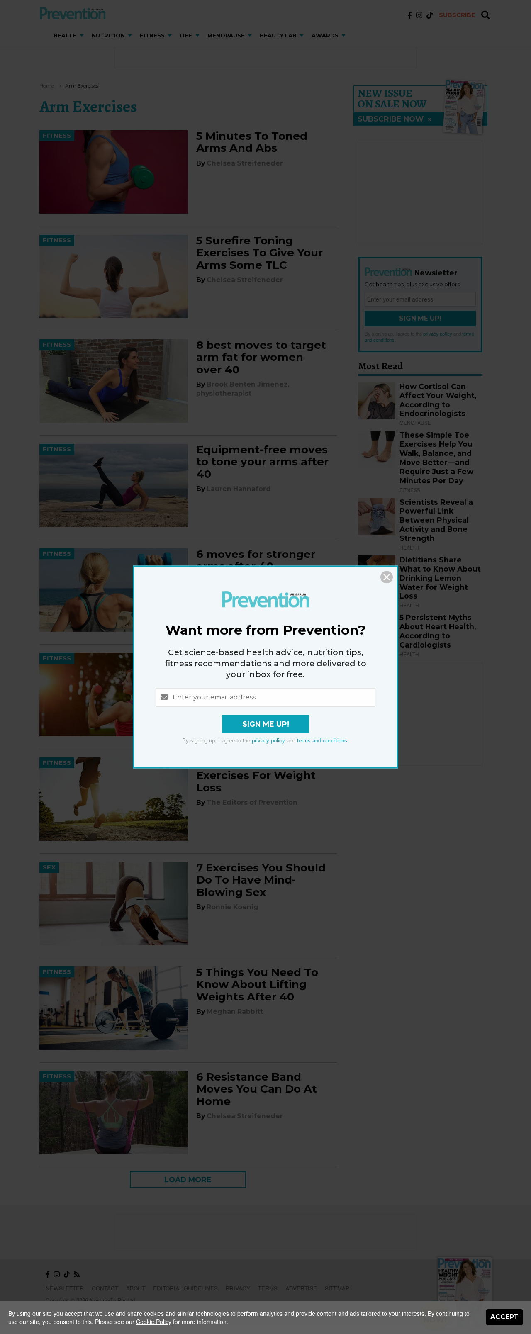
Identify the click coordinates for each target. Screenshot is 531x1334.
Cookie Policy (153, 1321)
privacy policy (268, 741)
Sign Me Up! (265, 724)
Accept (504, 1317)
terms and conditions (322, 741)
